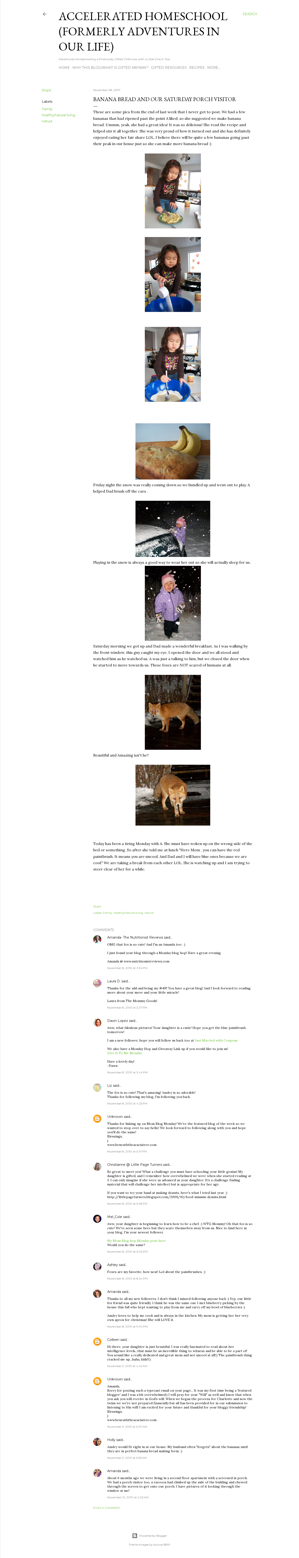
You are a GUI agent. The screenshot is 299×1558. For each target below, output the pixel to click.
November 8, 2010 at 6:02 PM (127, 1251)
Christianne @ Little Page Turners (134, 1165)
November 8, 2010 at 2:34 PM (127, 968)
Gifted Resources (169, 68)
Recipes (197, 68)
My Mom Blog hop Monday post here (136, 1241)
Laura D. (114, 981)
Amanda (114, 1292)
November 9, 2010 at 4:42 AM (127, 1366)
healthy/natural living (58, 115)
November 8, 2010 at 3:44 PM (127, 1072)
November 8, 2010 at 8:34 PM (127, 1278)
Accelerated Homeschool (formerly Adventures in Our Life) (143, 31)
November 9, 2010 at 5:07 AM (127, 1426)
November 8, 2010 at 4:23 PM (127, 1103)
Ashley (112, 1265)
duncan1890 (161, 1544)
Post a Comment (106, 1508)
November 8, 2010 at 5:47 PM (127, 1151)
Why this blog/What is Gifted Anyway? (110, 68)
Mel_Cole (114, 1217)
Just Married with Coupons (216, 1040)
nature (47, 121)
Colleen (113, 1340)
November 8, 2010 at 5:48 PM (127, 1203)
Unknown (115, 1117)
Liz (109, 1085)
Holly (111, 1440)
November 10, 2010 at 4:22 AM (128, 1497)
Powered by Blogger (153, 1535)
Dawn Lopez (117, 1021)
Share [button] (46, 90)
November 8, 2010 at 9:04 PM (127, 1326)
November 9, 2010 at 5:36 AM (127, 1457)
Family (47, 109)
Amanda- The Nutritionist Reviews (135, 937)
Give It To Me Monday (124, 1053)
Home (64, 68)
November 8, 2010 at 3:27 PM (127, 1007)
